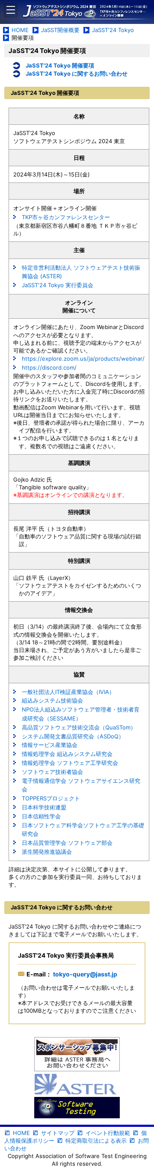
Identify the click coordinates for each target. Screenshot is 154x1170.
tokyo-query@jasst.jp (84, 974)
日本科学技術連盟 (44, 807)
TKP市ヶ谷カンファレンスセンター (66, 217)
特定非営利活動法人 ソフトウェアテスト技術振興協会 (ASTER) (81, 272)
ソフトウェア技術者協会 (52, 771)
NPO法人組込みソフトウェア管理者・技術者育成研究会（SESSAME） (80, 714)
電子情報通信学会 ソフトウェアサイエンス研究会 (81, 785)
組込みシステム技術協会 (52, 700)
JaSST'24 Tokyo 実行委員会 (57, 285)
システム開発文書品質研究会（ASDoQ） (73, 736)
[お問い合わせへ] (77, 1054)
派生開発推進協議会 (47, 851)
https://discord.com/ (49, 367)
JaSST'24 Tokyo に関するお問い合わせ (76, 73)
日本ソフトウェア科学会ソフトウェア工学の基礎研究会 (83, 830)
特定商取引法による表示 (96, 1140)
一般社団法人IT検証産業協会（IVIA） (68, 691)
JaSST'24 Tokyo (113, 29)
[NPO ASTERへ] (77, 1084)
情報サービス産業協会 (49, 744)
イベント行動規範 (108, 1132)
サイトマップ (57, 1132)
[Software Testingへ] (77, 1108)
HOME (20, 29)
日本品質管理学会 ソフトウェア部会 (67, 842)
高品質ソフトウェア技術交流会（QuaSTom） (79, 727)
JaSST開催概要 (60, 29)
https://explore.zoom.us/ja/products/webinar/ (83, 358)
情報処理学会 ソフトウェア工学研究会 (70, 762)
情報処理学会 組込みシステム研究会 (67, 753)
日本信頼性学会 (41, 816)
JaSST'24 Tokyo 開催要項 (60, 65)
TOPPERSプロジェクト (51, 798)
